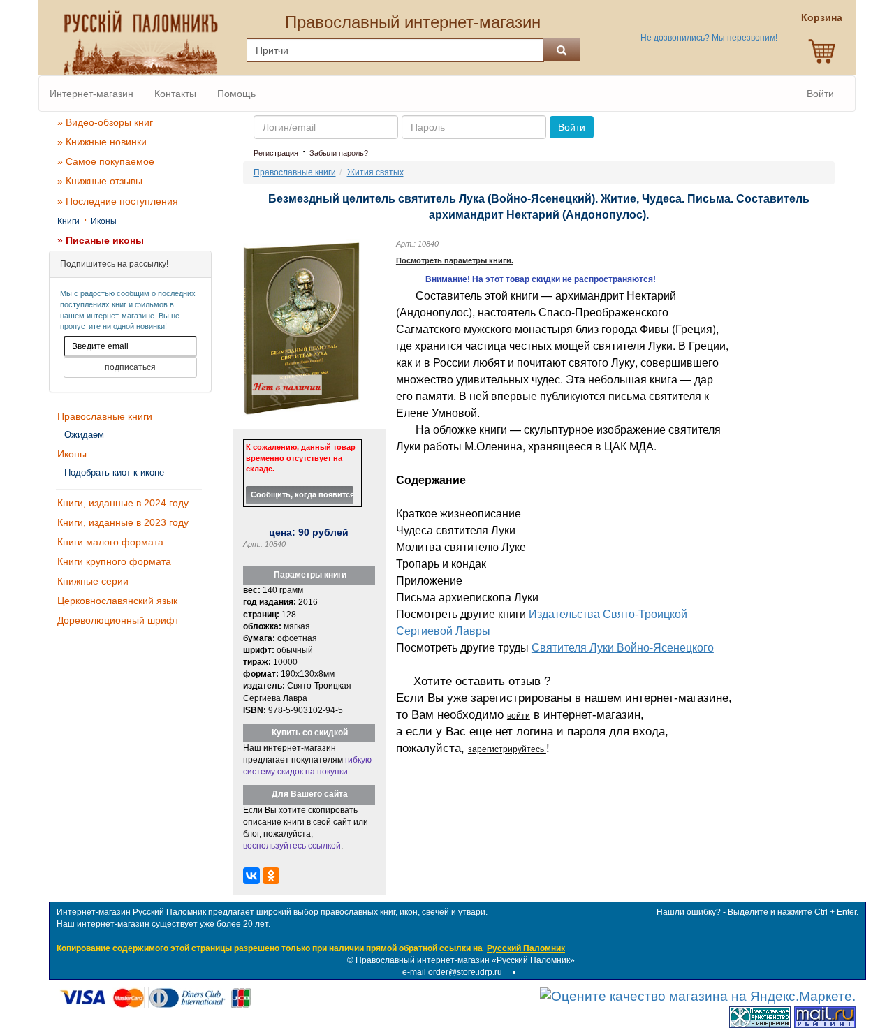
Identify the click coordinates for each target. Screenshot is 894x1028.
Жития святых (375, 172)
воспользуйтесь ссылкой (292, 846)
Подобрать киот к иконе (114, 472)
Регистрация (276, 153)
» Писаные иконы (100, 240)
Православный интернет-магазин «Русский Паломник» (465, 960)
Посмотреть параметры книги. (454, 260)
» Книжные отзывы (99, 180)
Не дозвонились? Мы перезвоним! (708, 38)
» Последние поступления (117, 201)
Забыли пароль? (338, 153)
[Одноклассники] (271, 875)
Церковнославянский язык (117, 600)
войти (518, 716)
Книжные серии (93, 581)
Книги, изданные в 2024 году (123, 502)
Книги (68, 221)
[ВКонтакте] (251, 875)
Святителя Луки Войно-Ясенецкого (623, 647)
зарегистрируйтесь (507, 749)
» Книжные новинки (102, 141)
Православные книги (104, 416)
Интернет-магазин (91, 93)
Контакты (175, 93)
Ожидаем (84, 434)
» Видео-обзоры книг (105, 122)
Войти (820, 93)
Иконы (104, 221)
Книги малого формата (110, 542)
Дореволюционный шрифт (118, 620)
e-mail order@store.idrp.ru (452, 972)
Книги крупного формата (114, 561)
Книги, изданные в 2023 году (123, 522)
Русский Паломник (526, 948)
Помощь (236, 93)
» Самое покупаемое (105, 161)
